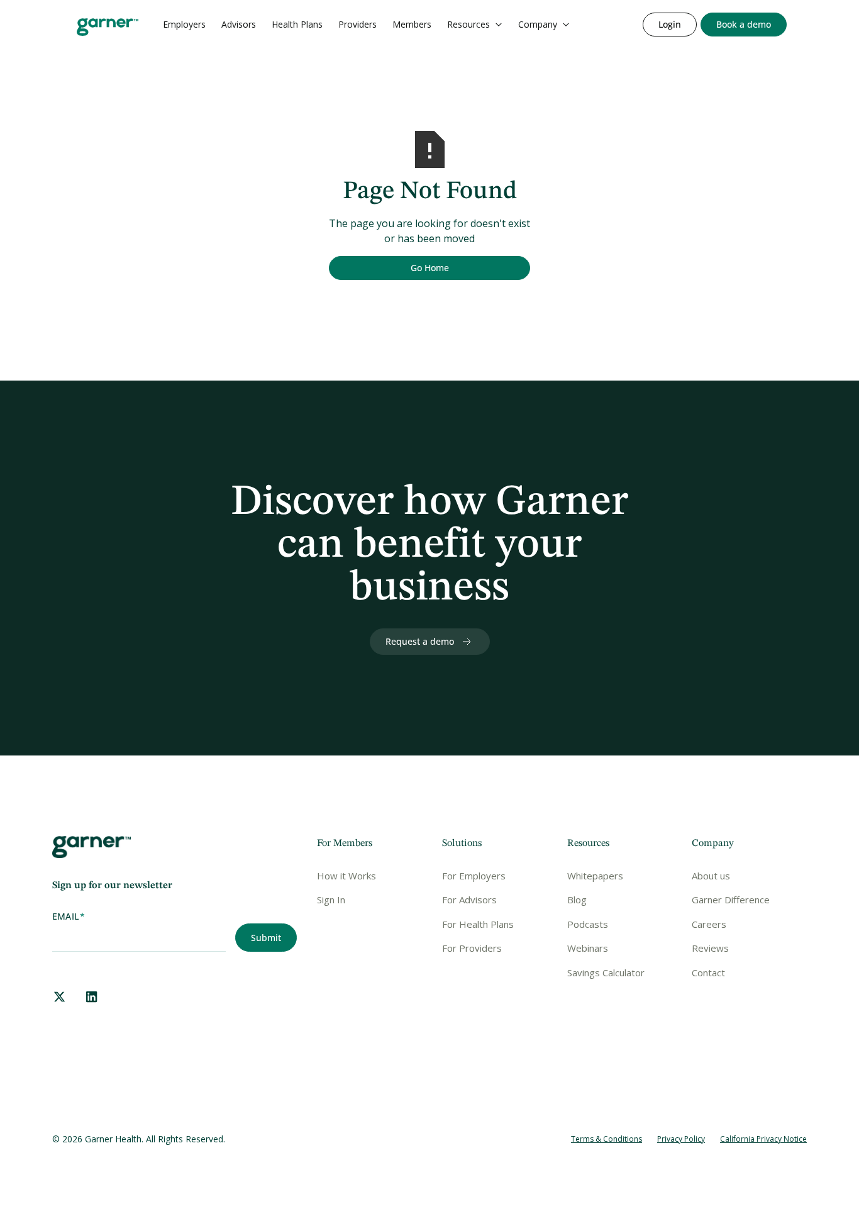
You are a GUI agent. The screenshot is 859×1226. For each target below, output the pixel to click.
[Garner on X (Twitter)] (59, 996)
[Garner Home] (107, 27)
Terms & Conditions (606, 1139)
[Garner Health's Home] (91, 847)
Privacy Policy (681, 1139)
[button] (474, 24)
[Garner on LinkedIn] (91, 996)
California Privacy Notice (763, 1139)
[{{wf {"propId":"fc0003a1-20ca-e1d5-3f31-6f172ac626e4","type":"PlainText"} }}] (743, 24)
